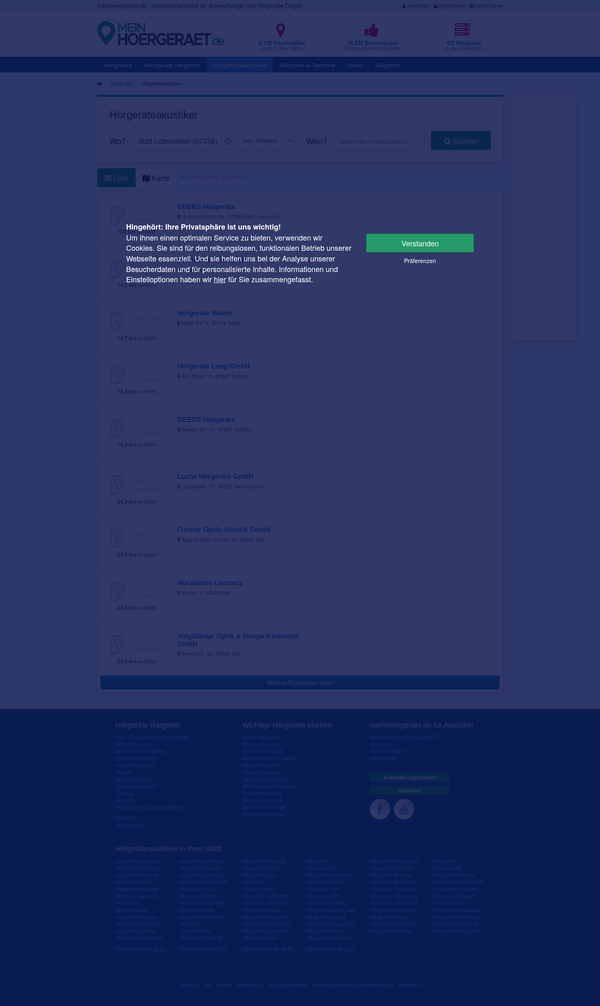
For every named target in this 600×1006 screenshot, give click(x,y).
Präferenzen (420, 261)
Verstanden (420, 243)
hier (220, 279)
